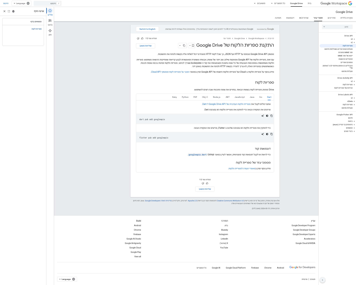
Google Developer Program (303, 225)
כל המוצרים (279, 3)
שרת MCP (303, 18)
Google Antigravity (133, 243)
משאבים (261, 3)
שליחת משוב (145, 46)
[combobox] (47, 3)
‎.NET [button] (227, 97)
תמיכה (278, 18)
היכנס (5, 3)
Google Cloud (135, 248)
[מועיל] (142, 38)
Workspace (339, 3)
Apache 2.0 (192, 201)
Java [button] (252, 97)
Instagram (223, 234)
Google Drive (296, 3)
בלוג (226, 225)
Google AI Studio (134, 239)
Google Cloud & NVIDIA (305, 243)
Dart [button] (269, 97)
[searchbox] (337, 27)
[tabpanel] (205, 136)
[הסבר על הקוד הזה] (262, 116)
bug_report (13, 11)
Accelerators (309, 239)
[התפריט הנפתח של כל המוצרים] (271, 3)
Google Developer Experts (304, 234)
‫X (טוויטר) (224, 243)
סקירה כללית (346, 18)
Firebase (137, 234)
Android (137, 225)
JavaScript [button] (240, 97)
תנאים (312, 279)
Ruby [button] (174, 97)
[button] (338, 39)
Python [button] (185, 97)
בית (309, 3)
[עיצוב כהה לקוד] (267, 116)
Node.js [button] (216, 97)
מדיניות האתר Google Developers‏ (158, 201)
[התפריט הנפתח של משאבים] (254, 3)
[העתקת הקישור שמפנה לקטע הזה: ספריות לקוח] (252, 82)
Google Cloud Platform (236, 268)
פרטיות (304, 279)
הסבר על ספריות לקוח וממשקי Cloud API (170, 72)
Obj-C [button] (205, 97)
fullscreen (9, 11)
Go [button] (260, 97)
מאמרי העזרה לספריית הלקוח (242, 168)
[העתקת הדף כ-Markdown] (184, 45)
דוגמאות (290, 18)
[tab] (269, 97)
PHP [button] (195, 97)
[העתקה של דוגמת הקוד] (271, 116)
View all (137, 256)
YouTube (224, 248)
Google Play (136, 252)
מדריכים (331, 18)
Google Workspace (256, 38)
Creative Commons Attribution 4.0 (230, 201)
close (4, 11)
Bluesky (224, 230)
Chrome (137, 230)
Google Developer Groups (304, 230)
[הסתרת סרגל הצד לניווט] (322, 280)
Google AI (216, 268)
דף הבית (271, 38)
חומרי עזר (318, 18)
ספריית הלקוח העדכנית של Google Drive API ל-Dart (226, 104)
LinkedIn (224, 239)
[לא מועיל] (138, 38)
